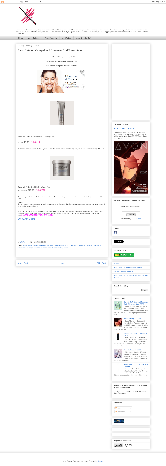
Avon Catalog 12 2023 (132, 350)
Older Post (101, 263)
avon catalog (27, 245)
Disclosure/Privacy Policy (123, 271)
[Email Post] (30, 242)
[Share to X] (40, 242)
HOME (116, 263)
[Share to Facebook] (42, 242)
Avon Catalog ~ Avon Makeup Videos (128, 267)
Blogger (100, 461)
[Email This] (35, 242)
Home (20, 38)
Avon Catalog (33, 38)
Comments (121, 412)
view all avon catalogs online (58, 248)
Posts (119, 408)
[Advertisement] (131, 81)
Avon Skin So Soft (83, 38)
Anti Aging (66, 38)
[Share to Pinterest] (44, 242)
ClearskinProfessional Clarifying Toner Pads (85, 245)
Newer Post (23, 263)
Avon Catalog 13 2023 (124, 128)
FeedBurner (136, 219)
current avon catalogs (25, 248)
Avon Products (51, 38)
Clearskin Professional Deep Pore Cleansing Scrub (51, 245)
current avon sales (40, 248)
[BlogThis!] (37, 242)
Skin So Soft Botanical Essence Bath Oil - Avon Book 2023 (136, 303)
